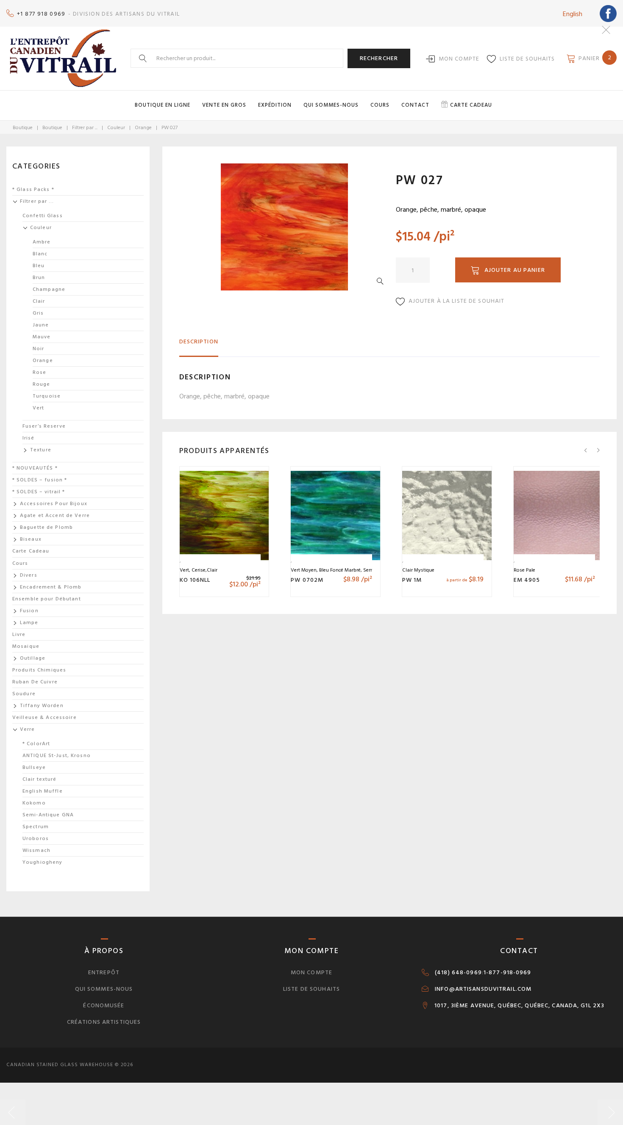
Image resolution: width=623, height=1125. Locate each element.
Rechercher (379, 58)
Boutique (23, 128)
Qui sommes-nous (331, 105)
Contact (415, 105)
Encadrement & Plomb (50, 587)
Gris (38, 313)
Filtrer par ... (84, 128)
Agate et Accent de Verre (55, 515)
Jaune (41, 325)
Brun (39, 277)
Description (198, 341)
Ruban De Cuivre (35, 682)
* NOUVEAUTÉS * (35, 468)
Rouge (41, 384)
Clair (39, 301)
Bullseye (34, 767)
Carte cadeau (471, 105)
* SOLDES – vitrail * (38, 491)
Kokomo (34, 803)
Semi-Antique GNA (48, 814)
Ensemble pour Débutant (46, 599)
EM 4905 (527, 580)
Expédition (275, 105)
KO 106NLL (195, 580)
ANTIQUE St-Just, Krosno (56, 755)
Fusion (29, 610)
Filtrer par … (37, 201)
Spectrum (35, 826)
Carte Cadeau (30, 551)
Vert (38, 408)
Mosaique (25, 646)
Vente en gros (224, 105)
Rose (39, 372)
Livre (19, 634)
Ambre (42, 242)
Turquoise (47, 396)
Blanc (40, 253)
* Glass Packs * (33, 189)
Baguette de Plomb (46, 527)
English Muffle (42, 791)
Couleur (116, 128)
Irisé (28, 438)
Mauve (42, 336)
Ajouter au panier (514, 270)
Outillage (32, 658)
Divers (28, 575)
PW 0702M (307, 580)
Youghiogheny (42, 862)
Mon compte (459, 59)
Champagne (49, 289)
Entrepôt (104, 972)
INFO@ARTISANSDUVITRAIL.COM (483, 989)
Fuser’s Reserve (44, 426)
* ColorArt (36, 743)
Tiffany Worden (42, 705)
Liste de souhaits (527, 59)
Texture (40, 449)
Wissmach (36, 850)
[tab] (198, 345)
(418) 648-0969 (458, 972)
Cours (379, 105)
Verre (27, 729)
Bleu (38, 265)
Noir (38, 348)
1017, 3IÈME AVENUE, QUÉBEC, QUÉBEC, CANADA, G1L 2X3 (519, 1005)
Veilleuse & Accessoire (44, 717)
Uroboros (35, 838)
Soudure (24, 693)
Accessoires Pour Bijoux (53, 503)
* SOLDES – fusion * (39, 480)
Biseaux (31, 539)
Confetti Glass (42, 215)
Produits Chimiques (39, 670)
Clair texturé (39, 779)
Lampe (29, 622)
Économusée (103, 1005)
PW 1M (412, 580)
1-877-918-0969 (507, 972)
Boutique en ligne (162, 105)
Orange (143, 128)
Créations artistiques (104, 1022)
